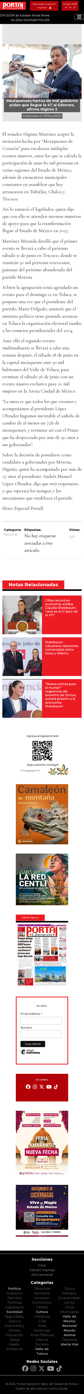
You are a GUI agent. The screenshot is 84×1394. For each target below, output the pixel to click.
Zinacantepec (69, 1298)
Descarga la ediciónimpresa (44, 6)
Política (14, 1288)
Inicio (42, 1265)
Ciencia (42, 1340)
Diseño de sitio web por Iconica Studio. (42, 1388)
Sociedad (14, 1312)
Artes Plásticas (42, 1335)
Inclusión (42, 1298)
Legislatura (14, 1307)
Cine (42, 1321)
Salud (14, 1340)
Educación (14, 1335)
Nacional (10, 534)
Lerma (69, 1302)
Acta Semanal (42, 1275)
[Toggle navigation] (79, 17)
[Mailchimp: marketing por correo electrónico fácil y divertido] (30, 1054)
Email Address (31, 1014)
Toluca (69, 1288)
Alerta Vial (69, 1344)
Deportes (69, 1340)
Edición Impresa (42, 1270)
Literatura (42, 1316)
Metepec (69, 1293)
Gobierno (14, 1293)
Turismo (42, 1344)
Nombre (26, 1027)
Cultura (42, 1312)
